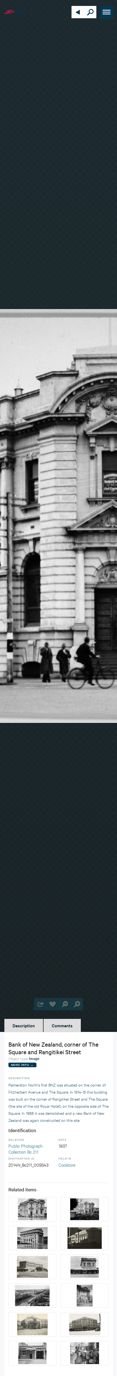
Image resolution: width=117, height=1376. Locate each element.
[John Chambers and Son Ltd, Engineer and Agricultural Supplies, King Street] (32, 1353)
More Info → (22, 1065)
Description (24, 1025)
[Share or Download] (40, 1004)
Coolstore (67, 1164)
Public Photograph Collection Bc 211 (25, 1148)
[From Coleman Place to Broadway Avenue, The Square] (32, 1295)
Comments (62, 1025)
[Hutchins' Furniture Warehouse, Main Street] (85, 1353)
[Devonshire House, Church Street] (32, 1324)
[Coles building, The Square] (32, 1267)
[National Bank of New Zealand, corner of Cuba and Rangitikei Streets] (32, 1238)
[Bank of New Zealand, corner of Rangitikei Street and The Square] (32, 1209)
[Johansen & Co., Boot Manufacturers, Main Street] (85, 1295)
